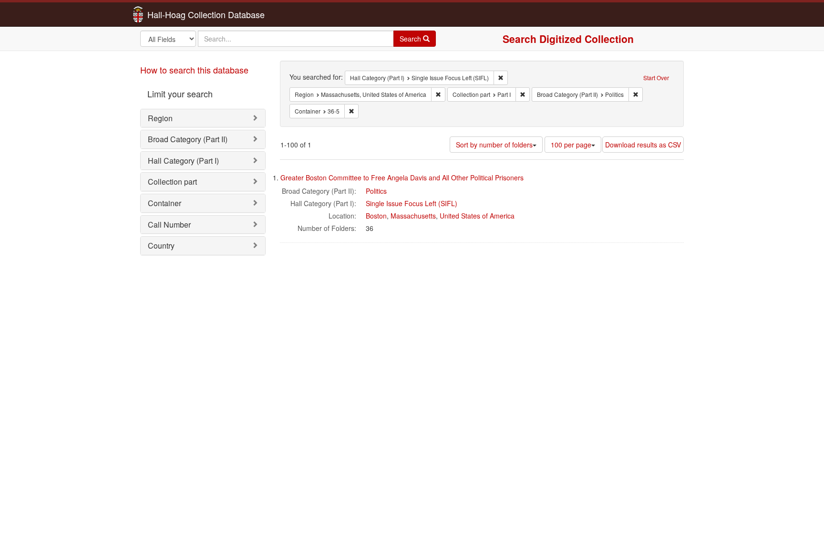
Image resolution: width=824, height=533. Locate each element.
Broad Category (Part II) (187, 139)
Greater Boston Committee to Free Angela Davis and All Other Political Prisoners (402, 177)
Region (160, 118)
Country (161, 245)
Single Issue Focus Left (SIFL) (411, 203)
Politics (376, 191)
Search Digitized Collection (568, 38)
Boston (376, 215)
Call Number (169, 224)
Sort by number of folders (494, 144)
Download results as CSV (643, 144)
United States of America (477, 215)
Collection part (172, 181)
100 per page (571, 144)
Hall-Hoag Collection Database (176, 14)
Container (164, 203)
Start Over (656, 77)
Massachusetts (413, 215)
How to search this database (194, 69)
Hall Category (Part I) (183, 160)
